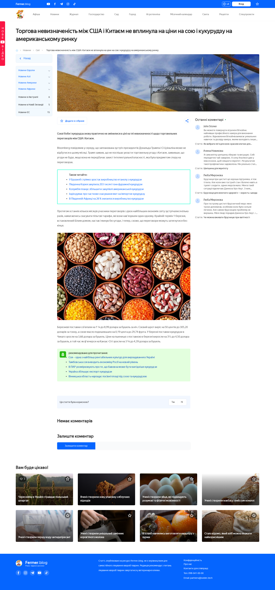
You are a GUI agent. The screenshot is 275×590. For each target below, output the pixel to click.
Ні (182, 402)
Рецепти (224, 14)
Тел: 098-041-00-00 (194, 573)
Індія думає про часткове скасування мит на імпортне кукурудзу (107, 193)
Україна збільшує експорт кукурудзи (90, 371)
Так (173, 402)
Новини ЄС (34, 112)
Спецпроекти (246, 14)
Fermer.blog (20, 14)
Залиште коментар (75, 436)
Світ (38, 50)
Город (132, 14)
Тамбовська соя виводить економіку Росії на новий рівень (103, 362)
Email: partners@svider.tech (198, 578)
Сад (116, 14)
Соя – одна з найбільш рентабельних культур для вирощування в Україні (112, 357)
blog (23, 4)
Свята (205, 14)
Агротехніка (153, 14)
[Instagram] (68, 4)
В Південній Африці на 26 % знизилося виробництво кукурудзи (106, 198)
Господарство (96, 14)
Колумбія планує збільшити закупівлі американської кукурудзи (106, 189)
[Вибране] (257, 4)
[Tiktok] (74, 4)
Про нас (188, 564)
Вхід (241, 4)
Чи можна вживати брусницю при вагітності (227, 217)
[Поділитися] (187, 121)
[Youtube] (48, 4)
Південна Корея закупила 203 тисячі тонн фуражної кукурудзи (105, 184)
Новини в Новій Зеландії (34, 104)
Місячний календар (181, 14)
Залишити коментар (76, 445)
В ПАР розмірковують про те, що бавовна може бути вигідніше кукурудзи (113, 366)
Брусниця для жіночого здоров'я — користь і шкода (230, 193)
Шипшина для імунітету (216, 168)
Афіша (36, 14)
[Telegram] (61, 4)
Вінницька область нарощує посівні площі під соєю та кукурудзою (108, 376)
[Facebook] (55, 4)
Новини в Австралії (34, 97)
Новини (54, 14)
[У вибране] (68, 479)
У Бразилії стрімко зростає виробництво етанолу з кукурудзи (105, 179)
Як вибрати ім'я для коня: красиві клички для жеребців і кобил (227, 144)
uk (227, 4)
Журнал (73, 14)
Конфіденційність (193, 560)
